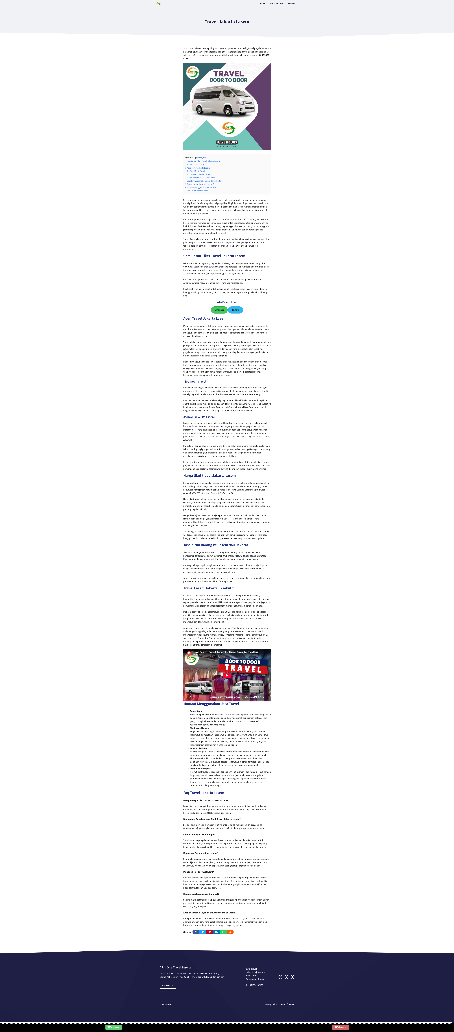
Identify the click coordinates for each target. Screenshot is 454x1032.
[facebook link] (292, 977)
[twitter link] (286, 977)
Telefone (235, 310)
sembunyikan (201, 158)
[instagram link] (280, 977)
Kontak (292, 3)
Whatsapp (219, 310)
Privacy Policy (271, 1004)
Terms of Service (287, 1004)
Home (262, 3)
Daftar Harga (276, 3)
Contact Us (167, 985)
